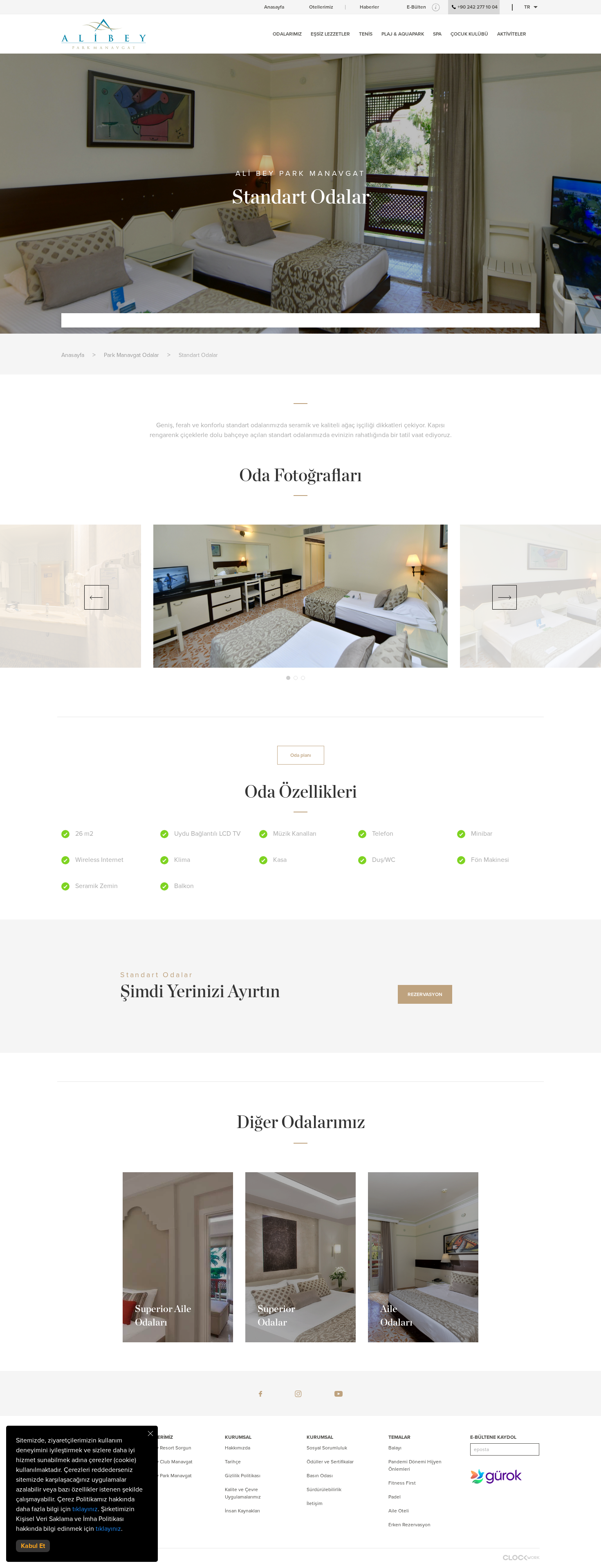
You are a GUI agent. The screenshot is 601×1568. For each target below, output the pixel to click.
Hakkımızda (237, 1448)
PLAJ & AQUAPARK (402, 34)
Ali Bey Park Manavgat (167, 1475)
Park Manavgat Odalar (131, 355)
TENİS (365, 34)
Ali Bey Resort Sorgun (167, 1448)
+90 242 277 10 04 (477, 7)
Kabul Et (33, 1546)
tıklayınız (85, 1509)
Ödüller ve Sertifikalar (330, 1462)
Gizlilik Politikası (242, 1475)
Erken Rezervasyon (409, 1525)
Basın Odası (320, 1475)
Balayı (394, 1448)
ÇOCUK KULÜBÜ (469, 34)
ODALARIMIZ (287, 34)
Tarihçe (233, 1462)
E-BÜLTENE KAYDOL (493, 1437)
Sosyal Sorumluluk (327, 1448)
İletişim (315, 1503)
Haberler (369, 7)
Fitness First (402, 1483)
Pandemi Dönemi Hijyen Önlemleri (415, 1465)
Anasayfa (274, 7)
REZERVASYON (425, 994)
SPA (437, 34)
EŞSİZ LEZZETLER (330, 34)
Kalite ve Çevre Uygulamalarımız (243, 1493)
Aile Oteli (398, 1511)
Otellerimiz (321, 7)
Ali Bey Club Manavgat (168, 1462)
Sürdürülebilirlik (324, 1489)
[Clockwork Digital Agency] (521, 1557)
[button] (288, 678)
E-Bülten (416, 7)
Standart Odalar (198, 355)
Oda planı (300, 755)
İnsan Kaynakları (242, 1511)
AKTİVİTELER (511, 34)
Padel (394, 1497)
